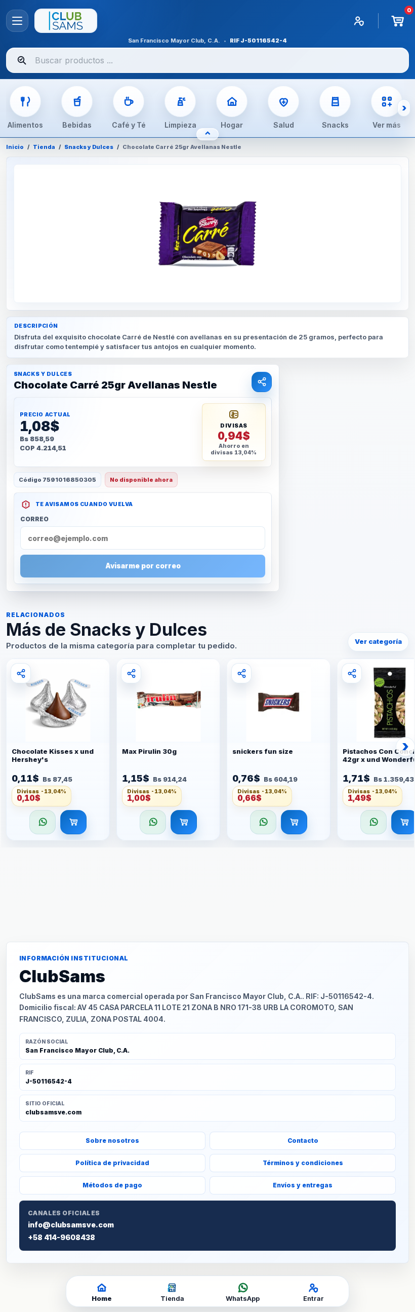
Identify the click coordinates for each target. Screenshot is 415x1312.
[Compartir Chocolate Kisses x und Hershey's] (21, 673)
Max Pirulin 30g (149, 751)
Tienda (44, 147)
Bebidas (77, 125)
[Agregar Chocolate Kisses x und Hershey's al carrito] (73, 822)
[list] (207, 752)
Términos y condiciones (303, 1163)
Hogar (232, 125)
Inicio (15, 147)
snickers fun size (262, 751)
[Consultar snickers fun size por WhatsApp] (263, 822)
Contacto (302, 1140)
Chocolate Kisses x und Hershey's (53, 755)
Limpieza (180, 125)
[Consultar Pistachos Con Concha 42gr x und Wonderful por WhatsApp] (373, 822)
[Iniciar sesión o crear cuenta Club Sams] (359, 21)
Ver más (386, 125)
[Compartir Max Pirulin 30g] (131, 673)
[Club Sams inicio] (65, 21)
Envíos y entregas (303, 1185)
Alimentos (25, 125)
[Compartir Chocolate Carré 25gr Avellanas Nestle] (262, 382)
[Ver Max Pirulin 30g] (168, 701)
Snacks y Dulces (88, 147)
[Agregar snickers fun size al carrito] (294, 822)
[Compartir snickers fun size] (241, 673)
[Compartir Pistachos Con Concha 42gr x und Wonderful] (352, 673)
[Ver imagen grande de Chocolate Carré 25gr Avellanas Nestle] (207, 233)
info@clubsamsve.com (71, 1225)
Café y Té (129, 125)
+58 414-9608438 (61, 1237)
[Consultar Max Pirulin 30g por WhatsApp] (153, 822)
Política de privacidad (112, 1163)
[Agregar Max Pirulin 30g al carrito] (184, 822)
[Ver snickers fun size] (278, 701)
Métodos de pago (112, 1185)
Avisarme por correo (143, 566)
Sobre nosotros (112, 1140)
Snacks (335, 125)
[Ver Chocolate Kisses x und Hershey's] (58, 701)
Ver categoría (378, 641)
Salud (283, 125)
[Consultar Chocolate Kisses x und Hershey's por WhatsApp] (42, 822)
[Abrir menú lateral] (17, 21)
